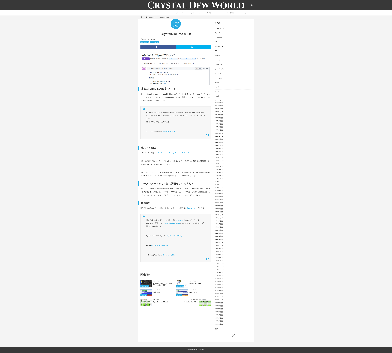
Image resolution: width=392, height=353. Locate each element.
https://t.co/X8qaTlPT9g (174, 236)
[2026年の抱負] (182, 295)
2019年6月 (218, 281)
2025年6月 (218, 121)
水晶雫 (217, 96)
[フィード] (233, 335)
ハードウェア (219, 78)
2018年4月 (218, 318)
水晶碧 (217, 91)
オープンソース (154, 42)
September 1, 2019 (169, 131)
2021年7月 (218, 224)
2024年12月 (218, 133)
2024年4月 (218, 151)
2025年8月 (218, 115)
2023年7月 (218, 166)
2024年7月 (218, 145)
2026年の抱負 (193, 292)
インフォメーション (196, 13)
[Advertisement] (175, 323)
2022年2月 (218, 209)
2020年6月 (218, 254)
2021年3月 (218, 233)
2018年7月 (218, 309)
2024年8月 (218, 142)
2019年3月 (218, 290)
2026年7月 (218, 102)
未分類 (217, 87)
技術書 (217, 82)
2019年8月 (218, 275)
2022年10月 (218, 187)
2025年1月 (218, 130)
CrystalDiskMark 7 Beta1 (160, 302)
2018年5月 (218, 315)
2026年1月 (218, 109)
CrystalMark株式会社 (229, 13)
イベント (217, 60)
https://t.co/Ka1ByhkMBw (172, 223)
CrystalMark (143, 295)
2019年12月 (218, 263)
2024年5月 (218, 148)
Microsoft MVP (180, 286)
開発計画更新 (156, 292)
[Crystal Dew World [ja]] (196, 9)
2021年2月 (218, 236)
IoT (216, 42)
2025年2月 (218, 127)
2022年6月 (218, 199)
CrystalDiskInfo (145, 42)
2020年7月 (218, 251)
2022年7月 (218, 196)
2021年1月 (218, 239)
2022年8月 (218, 193)
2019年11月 (218, 266)
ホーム (146, 13)
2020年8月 (218, 248)
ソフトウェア (179, 13)
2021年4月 (218, 230)
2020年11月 (218, 245)
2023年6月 (218, 169)
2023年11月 (218, 160)
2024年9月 (218, 139)
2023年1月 (218, 178)
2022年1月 (218, 212)
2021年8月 (218, 221)
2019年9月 (218, 272)
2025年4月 (218, 124)
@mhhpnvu (191, 208)
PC (216, 51)
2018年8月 (218, 306)
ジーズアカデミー (220, 69)
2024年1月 (218, 154)
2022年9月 (218, 190)
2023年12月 (218, 157)
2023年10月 (218, 163)
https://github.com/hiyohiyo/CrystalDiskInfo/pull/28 (173, 153)
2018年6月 (218, 312)
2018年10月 (218, 300)
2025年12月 (218, 112)
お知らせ (179, 295)
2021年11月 (218, 218)
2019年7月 (218, 278)
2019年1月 (218, 294)
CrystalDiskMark (219, 33)
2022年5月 (218, 203)
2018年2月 (218, 324)
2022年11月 (218, 184)
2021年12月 (218, 215)
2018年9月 (218, 303)
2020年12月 (218, 242)
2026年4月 (218, 105)
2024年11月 (218, 136)
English (245, 13)
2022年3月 (218, 206)
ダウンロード (163, 13)
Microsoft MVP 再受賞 (195, 283)
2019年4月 (218, 287)
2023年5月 (218, 172)
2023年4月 (218, 175)
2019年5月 (218, 284)
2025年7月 (218, 118)
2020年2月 (218, 260)
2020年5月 (218, 257)
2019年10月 (218, 269)
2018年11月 (218, 296)
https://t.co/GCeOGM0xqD (159, 245)
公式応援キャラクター (212, 13)
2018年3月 (218, 321)
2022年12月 (218, 181)
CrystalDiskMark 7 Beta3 (191, 302)
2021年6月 (218, 227)
